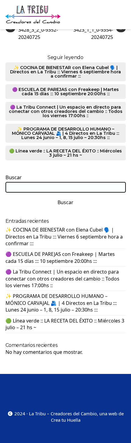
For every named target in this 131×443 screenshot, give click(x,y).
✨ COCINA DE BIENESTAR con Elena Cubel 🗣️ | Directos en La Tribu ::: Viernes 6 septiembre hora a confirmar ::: (65, 72)
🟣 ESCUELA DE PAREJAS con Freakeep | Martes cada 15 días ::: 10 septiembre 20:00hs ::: (65, 91)
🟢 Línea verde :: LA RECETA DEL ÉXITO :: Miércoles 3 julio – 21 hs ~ (65, 153)
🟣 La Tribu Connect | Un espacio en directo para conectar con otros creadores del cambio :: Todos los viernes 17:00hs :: (65, 111)
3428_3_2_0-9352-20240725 (33, 33)
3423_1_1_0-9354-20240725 (97, 33)
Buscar (13, 177)
